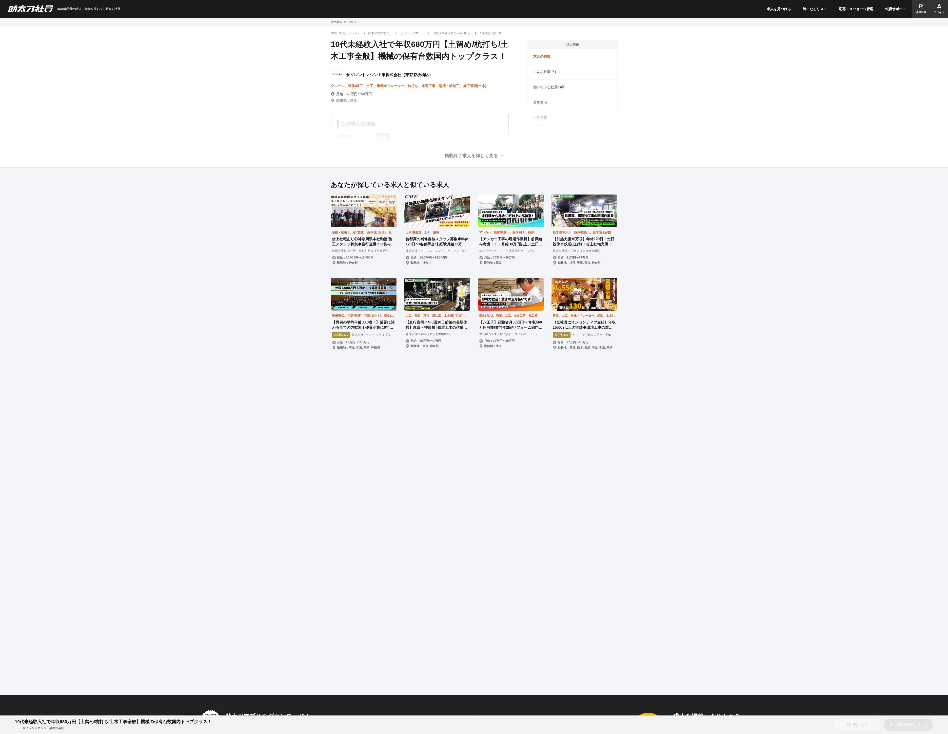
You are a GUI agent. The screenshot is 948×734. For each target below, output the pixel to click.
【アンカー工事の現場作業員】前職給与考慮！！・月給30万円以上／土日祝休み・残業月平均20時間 (510, 242)
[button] (474, 156)
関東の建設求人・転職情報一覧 (380, 33)
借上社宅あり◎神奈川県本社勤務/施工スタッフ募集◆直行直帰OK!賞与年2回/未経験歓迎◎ (363, 242)
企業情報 (540, 118)
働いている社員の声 (548, 87)
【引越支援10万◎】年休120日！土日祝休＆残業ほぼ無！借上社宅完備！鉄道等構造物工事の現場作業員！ (584, 242)
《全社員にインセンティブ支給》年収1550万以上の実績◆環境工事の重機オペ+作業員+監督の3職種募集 (584, 325)
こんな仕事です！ (547, 72)
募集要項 (540, 102)
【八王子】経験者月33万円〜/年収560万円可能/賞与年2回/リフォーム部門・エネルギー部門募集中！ (510, 325)
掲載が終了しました (911, 725)
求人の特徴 (542, 56)
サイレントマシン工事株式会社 (412, 33)
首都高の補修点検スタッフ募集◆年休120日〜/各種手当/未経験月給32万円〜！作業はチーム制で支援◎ (437, 242)
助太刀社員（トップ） (345, 33)
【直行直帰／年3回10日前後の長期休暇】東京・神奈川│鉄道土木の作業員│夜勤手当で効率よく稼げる (436, 325)
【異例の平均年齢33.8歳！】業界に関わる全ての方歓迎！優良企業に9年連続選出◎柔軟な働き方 (363, 325)
